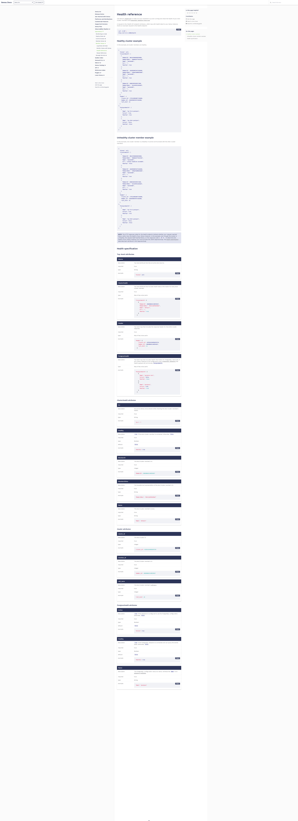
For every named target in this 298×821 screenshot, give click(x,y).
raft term (153, 585)
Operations (98, 31)
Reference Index (100, 70)
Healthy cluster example (193, 34)
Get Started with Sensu (102, 16)
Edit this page (98, 85)
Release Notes (99, 14)
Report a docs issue (192, 21)
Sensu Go (98, 11)
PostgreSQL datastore (169, 361)
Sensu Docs (6, 2)
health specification (172, 239)
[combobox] (283, 2)
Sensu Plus (98, 26)
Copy (178, 29)
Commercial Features (101, 21)
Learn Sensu (99, 75)
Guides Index (99, 58)
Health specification (192, 38)
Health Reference (102, 50)
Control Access (100, 38)
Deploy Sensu (100, 36)
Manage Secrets (100, 55)
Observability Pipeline (102, 29)
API (96, 67)
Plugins (97, 72)
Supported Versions (101, 24)
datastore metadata (140, 673)
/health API (128, 18)
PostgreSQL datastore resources (140, 20)
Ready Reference (101, 53)
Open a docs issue (99, 82)
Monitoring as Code (101, 34)
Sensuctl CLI (99, 60)
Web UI (97, 62)
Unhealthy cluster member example (196, 36)
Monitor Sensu (100, 43)
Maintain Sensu (100, 41)
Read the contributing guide (102, 87)
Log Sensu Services (102, 46)
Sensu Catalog (100, 65)
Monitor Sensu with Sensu (104, 48)
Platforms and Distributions (103, 19)
